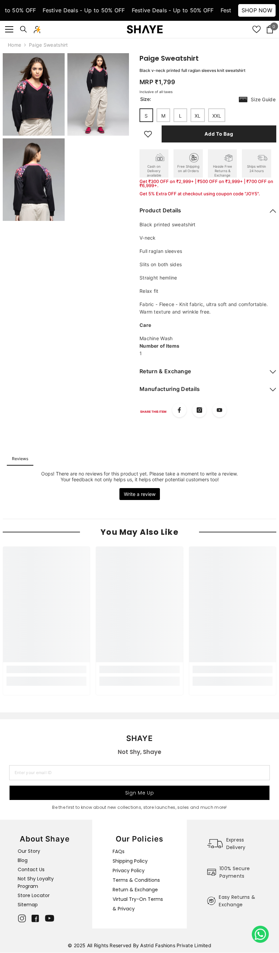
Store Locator (34, 895)
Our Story (29, 851)
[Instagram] (199, 410)
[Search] (23, 29)
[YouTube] (219, 410)
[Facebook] (179, 410)
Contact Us (31, 869)
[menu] (9, 29)
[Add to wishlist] (148, 133)
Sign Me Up (139, 792)
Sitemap (28, 904)
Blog (23, 860)
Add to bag (218, 134)
